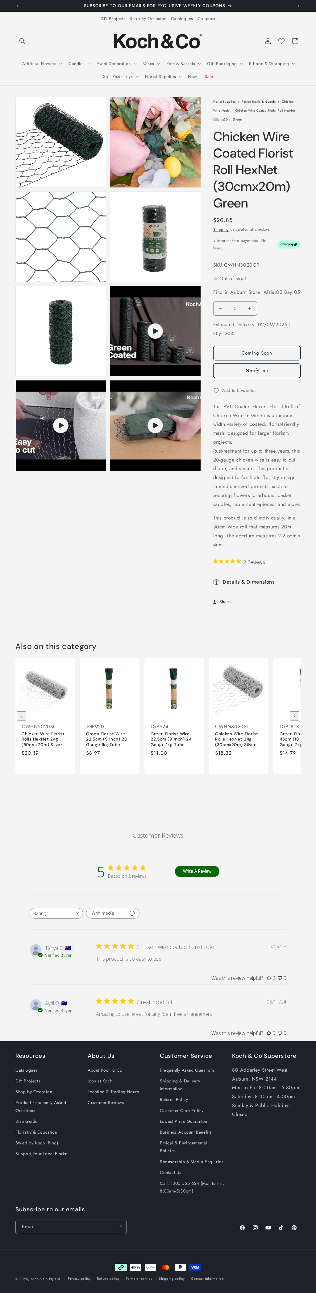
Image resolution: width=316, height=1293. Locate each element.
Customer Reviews (106, 1102)
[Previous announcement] (17, 6)
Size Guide (26, 1121)
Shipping (221, 229)
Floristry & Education (36, 1132)
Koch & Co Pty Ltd (45, 1278)
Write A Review (197, 871)
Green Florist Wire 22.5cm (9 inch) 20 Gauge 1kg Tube (106, 739)
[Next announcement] (298, 6)
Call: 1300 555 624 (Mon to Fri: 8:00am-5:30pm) (192, 1187)
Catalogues (182, 18)
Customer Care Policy (182, 1110)
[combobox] (56, 913)
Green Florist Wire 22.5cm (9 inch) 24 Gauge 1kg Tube (171, 739)
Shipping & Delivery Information (180, 1085)
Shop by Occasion (33, 1092)
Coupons (206, 18)
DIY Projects (113, 18)
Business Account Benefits (186, 1132)
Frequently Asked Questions (187, 1070)
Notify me (257, 370)
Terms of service (139, 1278)
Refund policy (108, 1278)
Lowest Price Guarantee (183, 1121)
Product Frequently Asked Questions (40, 1106)
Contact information (207, 1278)
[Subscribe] (119, 1227)
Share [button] (225, 601)
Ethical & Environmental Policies (183, 1147)
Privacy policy (79, 1278)
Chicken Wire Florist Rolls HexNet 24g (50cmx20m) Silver (43, 739)
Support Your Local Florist (41, 1154)
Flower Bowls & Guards (259, 101)
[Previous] (21, 715)
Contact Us (170, 1172)
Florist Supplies (224, 101)
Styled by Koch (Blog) (36, 1143)
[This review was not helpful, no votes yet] (280, 978)
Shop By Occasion (148, 18)
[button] (22, 41)
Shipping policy (172, 1278)
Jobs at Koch (100, 1081)
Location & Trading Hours (113, 1092)
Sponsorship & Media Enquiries (191, 1162)
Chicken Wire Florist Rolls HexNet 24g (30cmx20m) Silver (236, 739)
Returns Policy (174, 1099)
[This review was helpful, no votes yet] (269, 978)
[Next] (294, 715)
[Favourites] (281, 41)
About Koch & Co (105, 1070)
